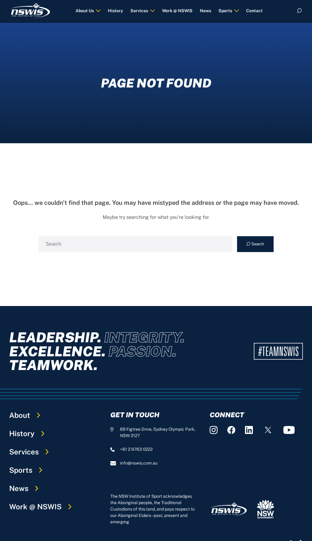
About (19, 415)
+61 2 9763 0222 (136, 449)
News (205, 10)
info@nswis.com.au (139, 463)
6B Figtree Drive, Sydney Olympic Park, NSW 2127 (157, 432)
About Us (85, 10)
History (115, 10)
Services (139, 10)
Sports (225, 10)
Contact (254, 10)
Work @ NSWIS (177, 10)
